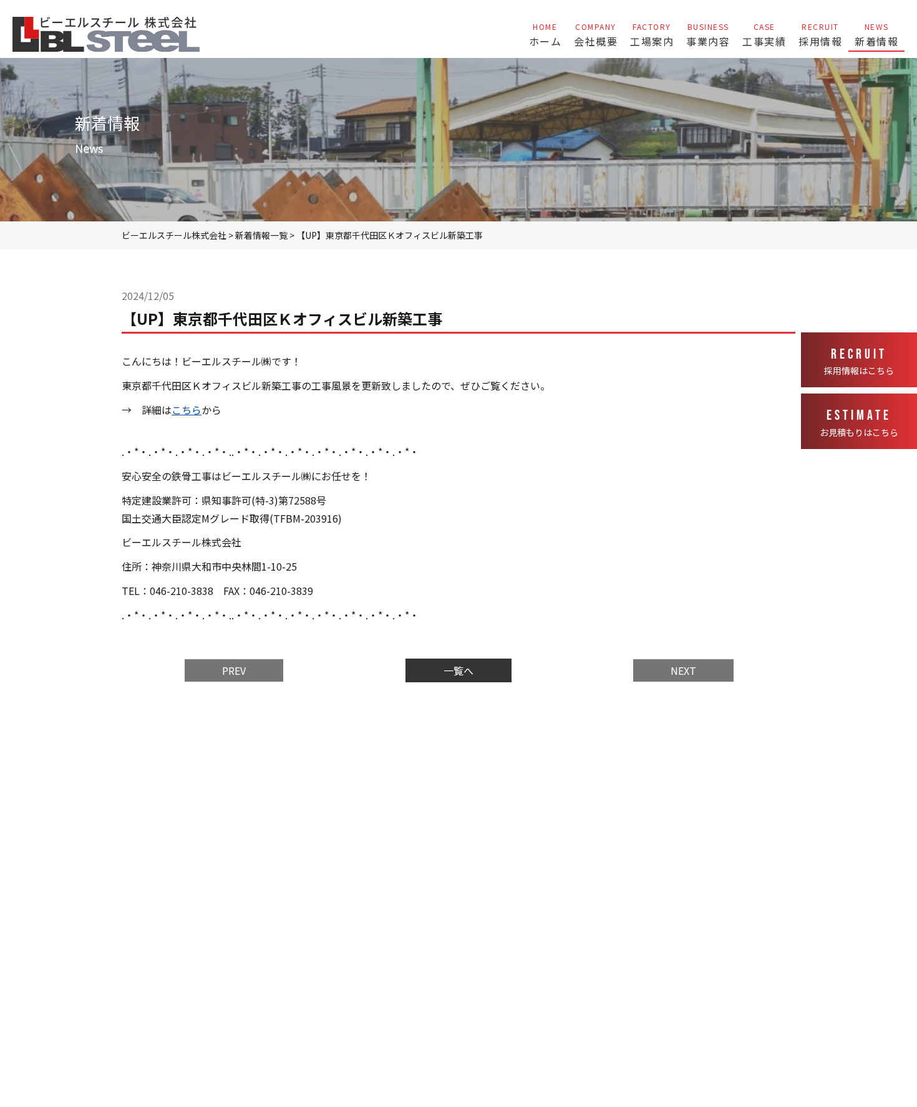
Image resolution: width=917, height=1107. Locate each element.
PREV (234, 670)
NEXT (683, 670)
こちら (186, 409)
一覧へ (458, 670)
